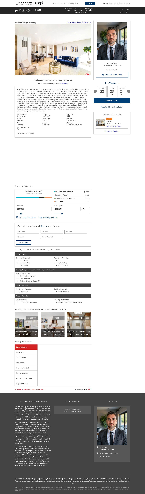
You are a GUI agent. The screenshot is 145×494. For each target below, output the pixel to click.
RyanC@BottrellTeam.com (109, 453)
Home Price (19, 206)
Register (119, 3)
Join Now (22, 242)
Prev (95, 91)
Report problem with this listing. (112, 107)
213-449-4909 (113, 70)
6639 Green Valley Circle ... (113, 126)
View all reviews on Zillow (72, 411)
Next (128, 91)
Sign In (44, 226)
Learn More (79, 22)
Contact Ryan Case (113, 74)
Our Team (109, 3)
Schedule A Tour (111, 101)
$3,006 (86, 192)
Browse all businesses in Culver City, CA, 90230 (30, 389)
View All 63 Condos (112, 131)
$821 (87, 201)
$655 (87, 195)
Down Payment (58, 206)
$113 (87, 198)
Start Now (63, 84)
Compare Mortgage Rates (47, 217)
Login (128, 3)
